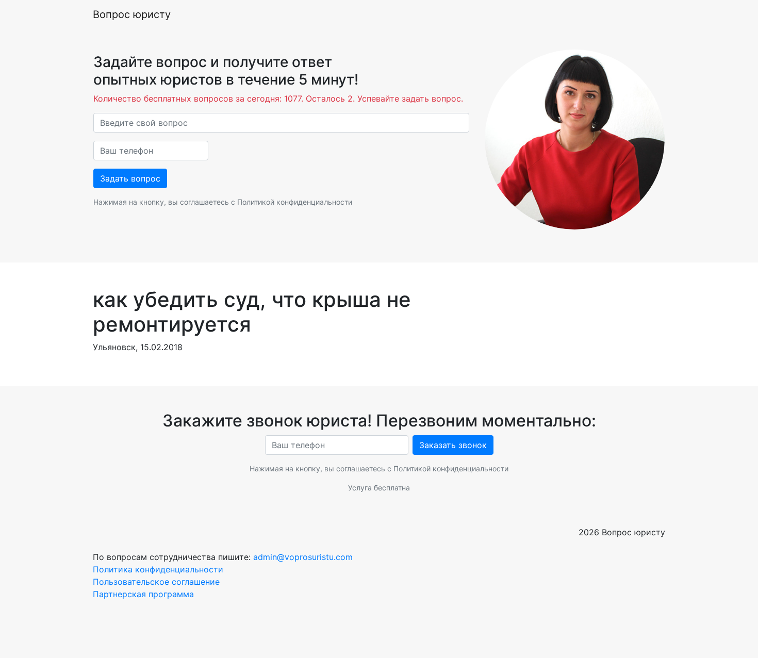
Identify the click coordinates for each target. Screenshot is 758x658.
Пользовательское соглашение (156, 582)
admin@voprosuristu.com (303, 557)
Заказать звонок (453, 445)
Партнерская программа (143, 594)
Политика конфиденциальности (158, 569)
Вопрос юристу (132, 14)
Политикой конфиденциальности (294, 202)
